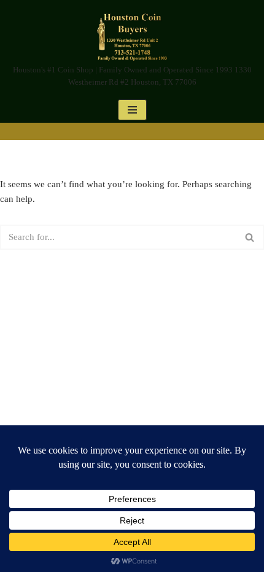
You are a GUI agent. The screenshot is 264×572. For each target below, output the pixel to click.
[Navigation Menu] (132, 109)
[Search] (250, 237)
